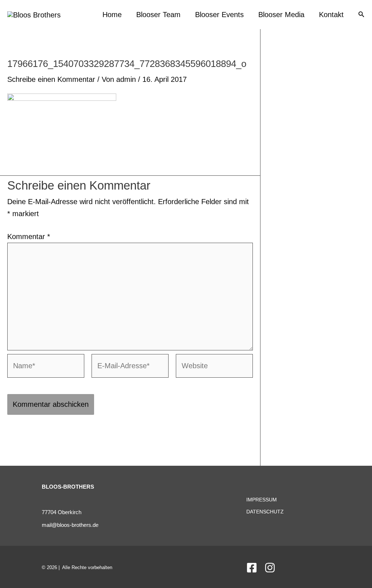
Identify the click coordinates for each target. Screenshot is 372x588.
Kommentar (28, 237)
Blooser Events (219, 15)
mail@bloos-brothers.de (70, 525)
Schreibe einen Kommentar (51, 79)
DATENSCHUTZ (265, 511)
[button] (361, 14)
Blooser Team (158, 15)
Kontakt (331, 15)
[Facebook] (251, 567)
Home (112, 15)
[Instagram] (269, 567)
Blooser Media (281, 15)
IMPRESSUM (261, 499)
